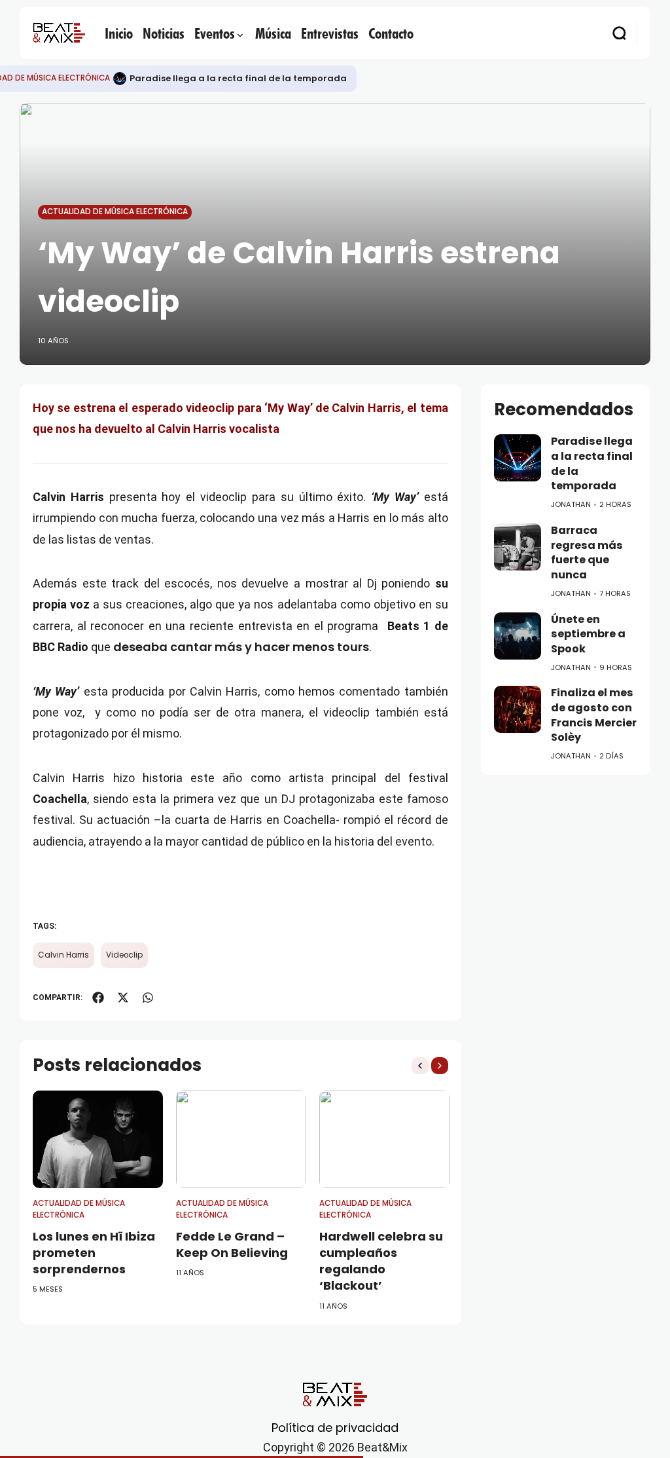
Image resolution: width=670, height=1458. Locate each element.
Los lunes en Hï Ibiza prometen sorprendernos (94, 1252)
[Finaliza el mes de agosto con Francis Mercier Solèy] (517, 709)
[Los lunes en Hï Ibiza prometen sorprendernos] (98, 1139)
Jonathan (571, 504)
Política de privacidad (335, 1427)
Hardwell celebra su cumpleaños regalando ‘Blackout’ (381, 1261)
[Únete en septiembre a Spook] (517, 636)
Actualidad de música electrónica (115, 211)
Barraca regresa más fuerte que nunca (587, 552)
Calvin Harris (63, 955)
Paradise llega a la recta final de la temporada (238, 78)
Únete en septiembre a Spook (588, 634)
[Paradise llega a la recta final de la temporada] (119, 78)
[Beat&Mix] (59, 33)
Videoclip (124, 955)
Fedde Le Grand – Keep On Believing (232, 1244)
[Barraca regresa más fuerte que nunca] (517, 546)
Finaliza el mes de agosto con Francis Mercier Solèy (594, 715)
